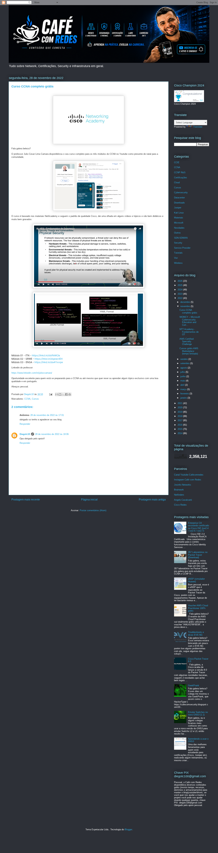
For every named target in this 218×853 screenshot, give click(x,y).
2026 (180, 281)
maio (183, 380)
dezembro (185, 302)
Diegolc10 (25, 434)
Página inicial (89, 499)
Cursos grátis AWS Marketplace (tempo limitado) (189, 351)
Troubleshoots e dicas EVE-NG (196, 633)
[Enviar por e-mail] (56, 394)
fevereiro (185, 393)
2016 (180, 425)
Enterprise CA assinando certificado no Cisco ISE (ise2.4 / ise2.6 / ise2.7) (198, 527)
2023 (180, 294)
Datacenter (179, 197)
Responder (25, 424)
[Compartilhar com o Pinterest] (69, 394)
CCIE (176, 162)
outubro (184, 359)
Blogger (128, 829)
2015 (180, 429)
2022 (180, 298)
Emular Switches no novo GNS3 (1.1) (198, 713)
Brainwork (179, 489)
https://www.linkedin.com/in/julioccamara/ (31, 373)
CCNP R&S (179, 172)
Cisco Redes (180, 505)
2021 (180, 403)
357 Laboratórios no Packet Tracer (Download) (197, 555)
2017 (180, 420)
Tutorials (178, 253)
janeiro (184, 398)
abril (182, 385)
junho (183, 376)
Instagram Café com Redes (187, 479)
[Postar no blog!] (60, 394)
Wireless (178, 263)
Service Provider (182, 248)
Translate (197, 126)
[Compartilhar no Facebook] (66, 394)
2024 (180, 289)
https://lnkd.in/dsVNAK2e (46, 355)
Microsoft (178, 222)
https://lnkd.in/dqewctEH (49, 358)
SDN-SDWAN (181, 238)
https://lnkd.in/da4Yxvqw (48, 362)
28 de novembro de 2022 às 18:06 (52, 434)
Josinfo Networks (182, 484)
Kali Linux (179, 212)
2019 (180, 412)
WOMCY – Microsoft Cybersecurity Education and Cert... (190, 321)
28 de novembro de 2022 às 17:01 (47, 415)
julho (183, 372)
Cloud (177, 182)
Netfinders (179, 494)
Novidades (179, 228)
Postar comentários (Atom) (93, 510)
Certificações (180, 177)
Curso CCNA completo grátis (188, 311)
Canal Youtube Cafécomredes (188, 474)
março (183, 389)
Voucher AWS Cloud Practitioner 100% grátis (198, 608)
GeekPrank (193, 685)
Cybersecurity (181, 192)
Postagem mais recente (25, 499)
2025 (180, 285)
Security (178, 242)
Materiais (178, 217)
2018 (180, 416)
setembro (185, 363)
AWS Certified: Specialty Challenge (187, 341)
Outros (177, 232)
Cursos (35, 399)
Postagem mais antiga (152, 499)
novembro (185, 306)
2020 (180, 407)
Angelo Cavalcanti (183, 500)
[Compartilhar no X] (63, 394)
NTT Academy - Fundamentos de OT (189, 332)
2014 (180, 433)
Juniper (177, 207)
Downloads (179, 202)
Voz (176, 258)
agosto (184, 367)
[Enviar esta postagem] (50, 394)
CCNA (27, 399)
